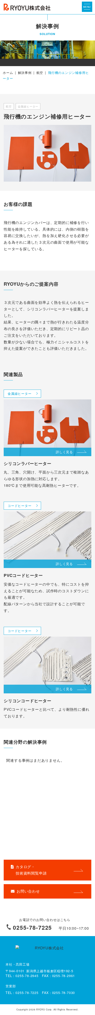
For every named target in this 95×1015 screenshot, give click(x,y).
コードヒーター (20, 505)
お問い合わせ (28, 891)
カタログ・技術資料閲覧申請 (31, 870)
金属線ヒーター (20, 393)
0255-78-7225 (32, 927)
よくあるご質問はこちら (30, 848)
